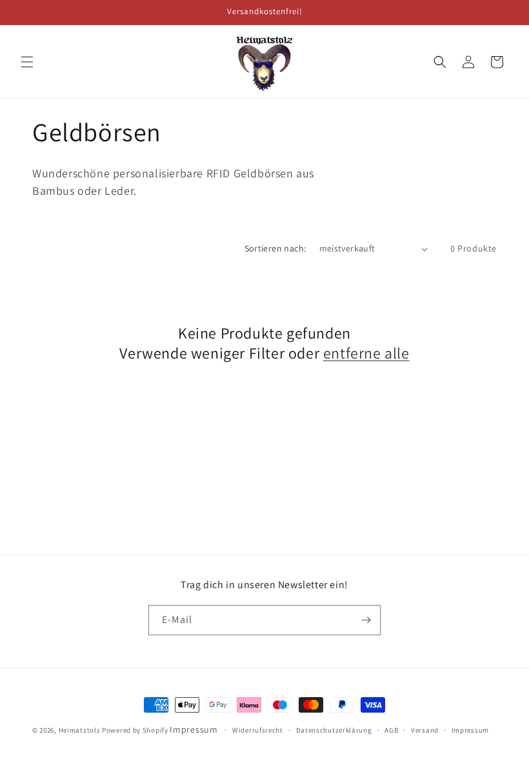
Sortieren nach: (275, 248)
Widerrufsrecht (257, 730)
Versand (425, 730)
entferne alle (366, 353)
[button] (27, 62)
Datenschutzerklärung (334, 730)
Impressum (193, 729)
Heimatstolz (80, 730)
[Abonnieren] (366, 620)
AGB (391, 730)
